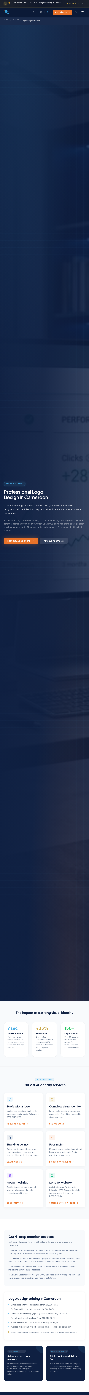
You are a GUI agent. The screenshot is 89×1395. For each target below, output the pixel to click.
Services (15, 19)
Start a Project (61, 12)
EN (48, 12)
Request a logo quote (18, 541)
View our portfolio (54, 541)
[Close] (82, 3)
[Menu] (82, 12)
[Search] (33, 12)
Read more (72, 4)
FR (41, 12)
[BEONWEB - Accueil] (7, 12)
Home (6, 19)
